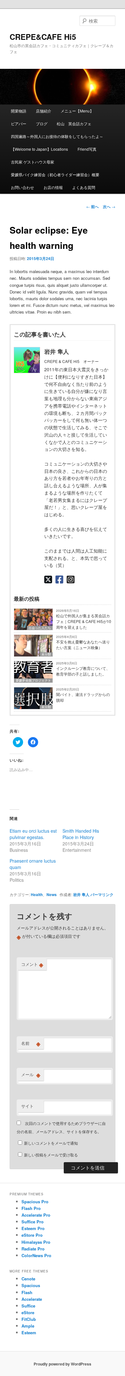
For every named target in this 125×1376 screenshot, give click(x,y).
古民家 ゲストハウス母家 (32, 161)
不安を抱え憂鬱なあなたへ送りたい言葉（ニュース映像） (83, 644)
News (51, 894)
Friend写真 (87, 149)
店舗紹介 (43, 110)
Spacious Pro (34, 1202)
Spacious (30, 1285)
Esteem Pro (33, 1228)
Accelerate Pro (35, 1215)
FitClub (28, 1319)
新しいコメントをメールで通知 (51, 1143)
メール (30, 1074)
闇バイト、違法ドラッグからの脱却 (83, 697)
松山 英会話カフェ (74, 123)
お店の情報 (53, 187)
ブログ (41, 123)
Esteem (28, 1332)
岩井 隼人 (81, 894)
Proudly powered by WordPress (62, 1364)
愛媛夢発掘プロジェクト (33, 680)
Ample (27, 1326)
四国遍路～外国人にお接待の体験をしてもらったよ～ (57, 136)
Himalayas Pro (35, 1242)
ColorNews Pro (36, 1255)
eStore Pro (32, 1235)
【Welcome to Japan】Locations (39, 149)
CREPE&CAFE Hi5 (43, 36)
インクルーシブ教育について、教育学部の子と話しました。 (83, 671)
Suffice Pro (32, 1222)
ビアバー (18, 123)
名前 (30, 1043)
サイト (27, 1106)
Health (37, 894)
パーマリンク (101, 894)
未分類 (46, 654)
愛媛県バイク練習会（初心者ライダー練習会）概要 (55, 174)
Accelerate (31, 1299)
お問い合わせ (22, 187)
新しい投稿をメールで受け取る (51, 1154)
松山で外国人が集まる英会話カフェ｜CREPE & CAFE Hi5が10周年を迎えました (83, 621)
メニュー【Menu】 (77, 110)
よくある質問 (83, 187)
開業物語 (18, 110)
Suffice (28, 1306)
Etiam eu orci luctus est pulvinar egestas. (33, 834)
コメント (32, 964)
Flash (26, 1292)
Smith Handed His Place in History (81, 834)
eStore (27, 1312)
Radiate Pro (33, 1249)
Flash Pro (31, 1208)
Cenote (28, 1279)
